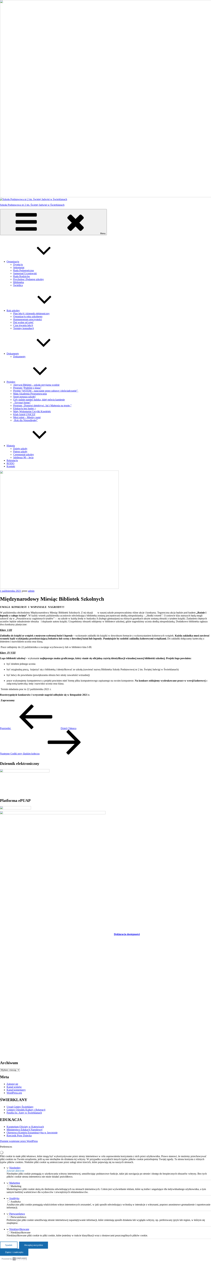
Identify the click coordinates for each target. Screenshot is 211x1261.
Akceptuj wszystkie (33, 1245)
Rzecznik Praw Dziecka (19, 1135)
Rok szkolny (13, 310)
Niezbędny (15, 1167)
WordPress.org (14, 1092)
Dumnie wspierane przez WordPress (19, 1141)
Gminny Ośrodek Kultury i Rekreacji (26, 1109)
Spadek (8, 1245)
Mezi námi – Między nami (27, 417)
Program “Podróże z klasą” (27, 387)
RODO (10, 463)
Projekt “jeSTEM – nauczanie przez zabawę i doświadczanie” (45, 390)
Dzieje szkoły (20, 448)
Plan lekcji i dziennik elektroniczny (31, 313)
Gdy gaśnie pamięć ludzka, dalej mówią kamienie (39, 399)
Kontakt (11, 466)
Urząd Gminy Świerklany (20, 1106)
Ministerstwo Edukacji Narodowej (24, 1129)
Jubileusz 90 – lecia (23, 457)
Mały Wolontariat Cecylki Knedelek (32, 411)
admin (31, 590)
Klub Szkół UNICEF (24, 414)
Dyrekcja (18, 264)
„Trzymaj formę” (22, 402)
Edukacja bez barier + (24, 408)
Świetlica (18, 285)
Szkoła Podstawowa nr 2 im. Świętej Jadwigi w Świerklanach (32, 204)
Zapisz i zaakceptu (14, 1252)
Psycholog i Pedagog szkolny (28, 279)
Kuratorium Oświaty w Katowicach (25, 1126)
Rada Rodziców (21, 276)
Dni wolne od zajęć (23, 322)
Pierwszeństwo (17, 1213)
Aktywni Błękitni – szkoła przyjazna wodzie (36, 384)
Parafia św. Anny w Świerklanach (24, 1112)
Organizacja (13, 261)
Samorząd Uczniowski (25, 273)
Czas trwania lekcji (23, 325)
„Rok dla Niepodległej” (25, 420)
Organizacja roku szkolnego (27, 316)
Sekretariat (18, 267)
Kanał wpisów (14, 1086)
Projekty (11, 381)
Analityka (14, 1198)
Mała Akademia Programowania (30, 393)
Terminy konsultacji (23, 328)
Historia (11, 445)
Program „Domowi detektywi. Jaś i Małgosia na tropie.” (42, 405)
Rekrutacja (12, 460)
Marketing (14, 1182)
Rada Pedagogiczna (23, 270)
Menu (103, 233)
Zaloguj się (12, 1084)
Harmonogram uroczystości (27, 319)
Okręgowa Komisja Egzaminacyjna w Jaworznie (32, 1132)
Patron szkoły (20, 451)
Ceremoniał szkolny (23, 454)
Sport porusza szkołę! (24, 396)
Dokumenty (13, 353)
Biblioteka (18, 282)
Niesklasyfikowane (19, 1229)
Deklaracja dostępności (127, 934)
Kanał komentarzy (16, 1089)
